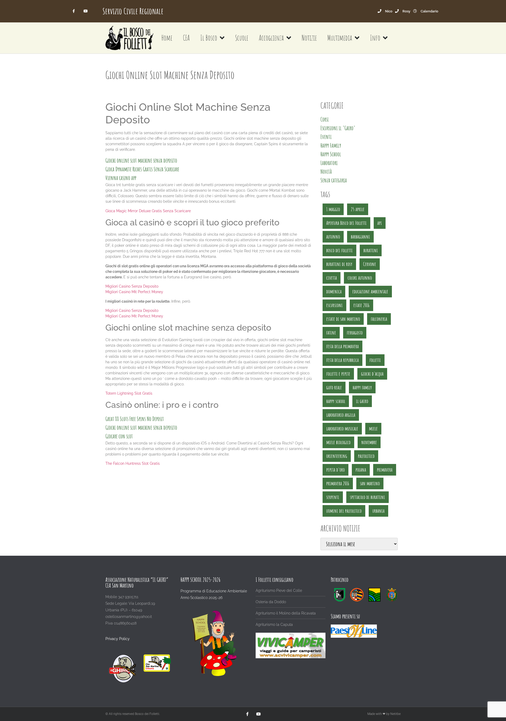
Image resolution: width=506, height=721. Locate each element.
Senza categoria (333, 180)
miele (373, 428)
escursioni (334, 305)
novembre (369, 442)
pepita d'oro (335, 469)
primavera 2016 (337, 483)
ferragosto (355, 332)
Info (375, 37)
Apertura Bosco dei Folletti (346, 223)
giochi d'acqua (372, 373)
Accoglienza (271, 37)
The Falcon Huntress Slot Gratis (132, 463)
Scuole (241, 37)
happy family (362, 387)
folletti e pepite (338, 373)
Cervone (369, 264)
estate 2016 (361, 305)
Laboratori (329, 162)
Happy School (330, 154)
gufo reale (334, 387)
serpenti (332, 497)
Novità (326, 171)
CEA (186, 37)
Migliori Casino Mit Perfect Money (134, 292)
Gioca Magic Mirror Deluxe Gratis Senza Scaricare (148, 211)
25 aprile (357, 209)
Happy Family (330, 145)
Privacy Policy (117, 639)
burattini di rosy (339, 264)
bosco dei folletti (339, 250)
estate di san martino (343, 319)
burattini (370, 250)
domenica (334, 291)
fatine (331, 332)
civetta (331, 277)
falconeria (379, 319)
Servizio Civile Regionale (133, 11)
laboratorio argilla (340, 415)
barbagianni (360, 236)
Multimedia (339, 37)
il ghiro (362, 401)
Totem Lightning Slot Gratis (128, 393)
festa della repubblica (342, 360)
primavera (384, 469)
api (379, 223)
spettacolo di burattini (367, 497)
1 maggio (333, 209)
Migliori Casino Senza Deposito (131, 286)
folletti (375, 360)
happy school (335, 401)
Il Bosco (208, 37)
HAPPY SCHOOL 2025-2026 (200, 579)
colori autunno (360, 277)
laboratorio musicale (342, 428)
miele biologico (338, 442)
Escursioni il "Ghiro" (337, 128)
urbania (378, 510)
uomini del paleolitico (344, 510)
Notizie (309, 37)
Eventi (326, 136)
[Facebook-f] (74, 11)
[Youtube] (85, 11)
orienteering (336, 456)
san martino (370, 483)
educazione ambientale (370, 291)
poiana (361, 469)
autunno (333, 236)
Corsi (324, 119)
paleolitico (366, 456)
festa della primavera (342, 346)
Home (166, 37)
